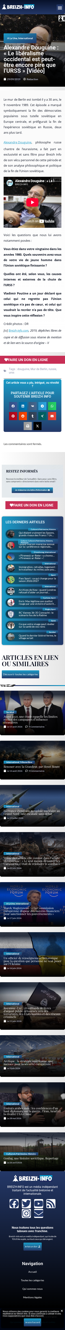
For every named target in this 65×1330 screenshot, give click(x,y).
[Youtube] (38, 1203)
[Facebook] (14, 1203)
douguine (23, 369)
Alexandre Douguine (17, 142)
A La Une (12, 38)
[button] (60, 8)
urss (11, 372)
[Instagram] (26, 1213)
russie (52, 369)
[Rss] (50, 1203)
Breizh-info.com (19, 331)
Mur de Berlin (39, 369)
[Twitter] (26, 1203)
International (25, 38)
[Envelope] (38, 1213)
